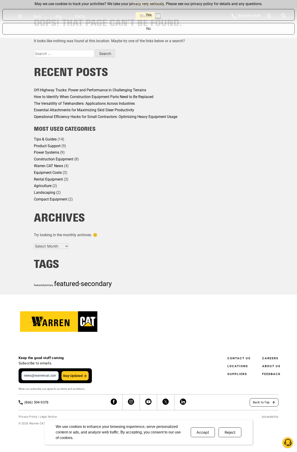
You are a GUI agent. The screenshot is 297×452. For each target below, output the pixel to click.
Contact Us (239, 358)
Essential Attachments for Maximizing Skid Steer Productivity (84, 110)
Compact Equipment (50, 199)
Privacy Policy (28, 416)
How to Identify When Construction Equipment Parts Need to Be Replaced (93, 97)
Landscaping (44, 192)
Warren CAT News (48, 166)
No (148, 28)
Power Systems (46, 152)
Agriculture (43, 186)
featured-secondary (83, 284)
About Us (271, 366)
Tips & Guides (45, 139)
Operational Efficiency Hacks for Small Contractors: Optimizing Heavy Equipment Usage (105, 117)
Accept (203, 432)
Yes (149, 15)
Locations (237, 366)
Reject (230, 432)
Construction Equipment (53, 159)
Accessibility (270, 416)
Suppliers (237, 374)
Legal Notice (48, 416)
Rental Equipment (48, 179)
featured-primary (43, 285)
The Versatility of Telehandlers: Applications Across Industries (84, 103)
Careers (270, 358)
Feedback (271, 374)
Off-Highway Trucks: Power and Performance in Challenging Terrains (90, 90)
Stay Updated (73, 376)
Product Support (47, 146)
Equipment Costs (48, 172)
